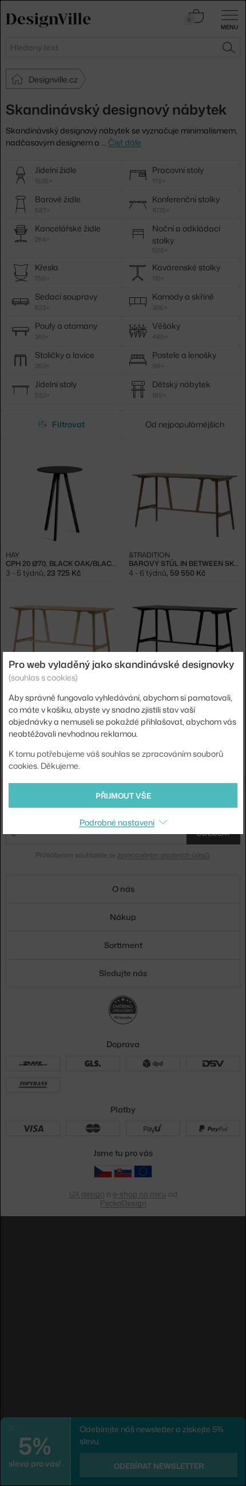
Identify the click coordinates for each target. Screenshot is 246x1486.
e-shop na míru (139, 1194)
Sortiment (123, 944)
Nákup (123, 916)
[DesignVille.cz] (103, 1171)
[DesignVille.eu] (143, 1171)
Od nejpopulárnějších (184, 424)
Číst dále (124, 142)
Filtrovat (68, 424)
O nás (123, 888)
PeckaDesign (123, 1203)
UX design (87, 1194)
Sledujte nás (123, 973)
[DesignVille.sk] (123, 1171)
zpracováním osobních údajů (163, 855)
